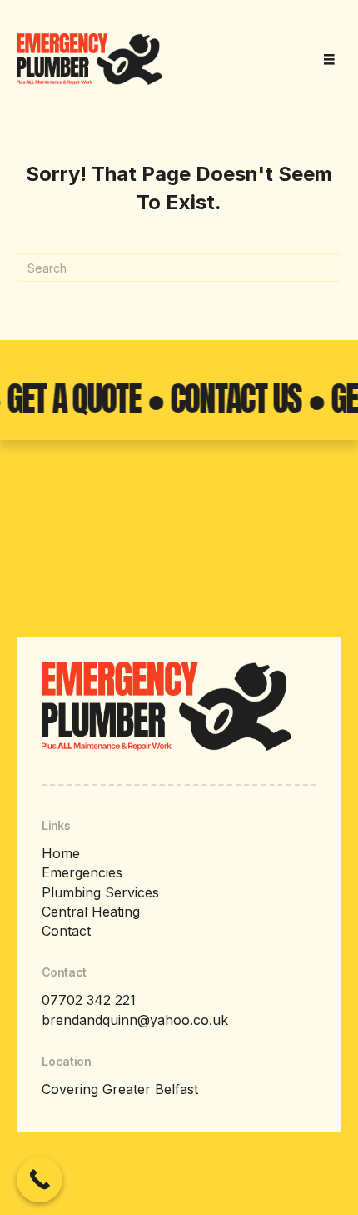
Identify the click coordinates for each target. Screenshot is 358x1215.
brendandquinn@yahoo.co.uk (135, 1020)
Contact (66, 930)
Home (61, 853)
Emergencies (82, 872)
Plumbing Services (100, 892)
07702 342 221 (89, 1000)
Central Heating (91, 911)
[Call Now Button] (39, 1179)
